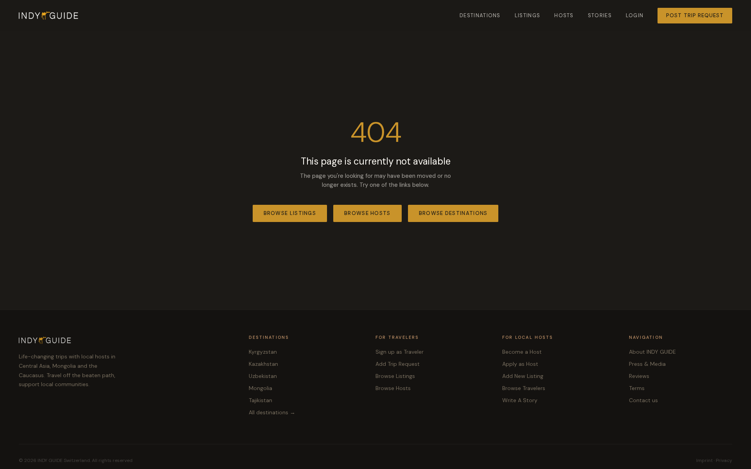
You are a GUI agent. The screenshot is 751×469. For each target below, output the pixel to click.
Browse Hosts (367, 213)
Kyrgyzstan (263, 351)
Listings (527, 15)
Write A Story (519, 400)
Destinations (480, 15)
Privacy (724, 460)
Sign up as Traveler (400, 351)
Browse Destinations (453, 213)
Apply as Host (520, 363)
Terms (637, 388)
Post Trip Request (695, 15)
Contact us (643, 400)
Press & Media (647, 363)
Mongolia (260, 388)
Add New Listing (522, 375)
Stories (600, 15)
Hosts (564, 15)
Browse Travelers (523, 388)
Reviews (639, 375)
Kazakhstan (263, 363)
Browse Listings (290, 213)
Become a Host (522, 351)
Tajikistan (260, 400)
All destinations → (272, 412)
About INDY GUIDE (652, 351)
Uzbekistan (263, 375)
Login (635, 15)
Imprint (704, 460)
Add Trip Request (398, 363)
